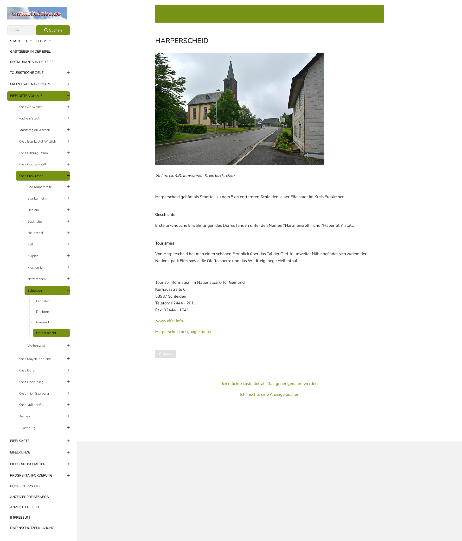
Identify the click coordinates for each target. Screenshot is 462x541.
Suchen (55, 30)
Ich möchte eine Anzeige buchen (269, 394)
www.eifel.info (169, 321)
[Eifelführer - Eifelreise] (38, 13)
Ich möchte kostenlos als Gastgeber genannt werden (270, 383)
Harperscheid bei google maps (183, 331)
